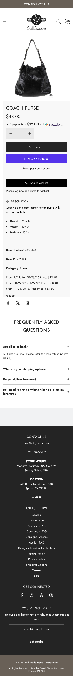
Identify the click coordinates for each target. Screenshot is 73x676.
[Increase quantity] (29, 133)
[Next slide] (70, 4)
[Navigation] (5, 22)
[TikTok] (51, 595)
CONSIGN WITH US (36, 4)
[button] (34, 124)
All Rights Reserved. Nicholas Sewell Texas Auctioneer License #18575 (36, 670)
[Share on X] (17, 304)
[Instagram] (31, 595)
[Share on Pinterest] (27, 304)
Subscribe (37, 642)
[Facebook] (21, 595)
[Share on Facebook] (8, 304)
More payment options (36, 168)
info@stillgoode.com (36, 443)
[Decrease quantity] (10, 133)
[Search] (58, 21)
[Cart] (67, 21)
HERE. (7, 358)
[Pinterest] (41, 595)
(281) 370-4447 (36, 452)
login (18, 191)
